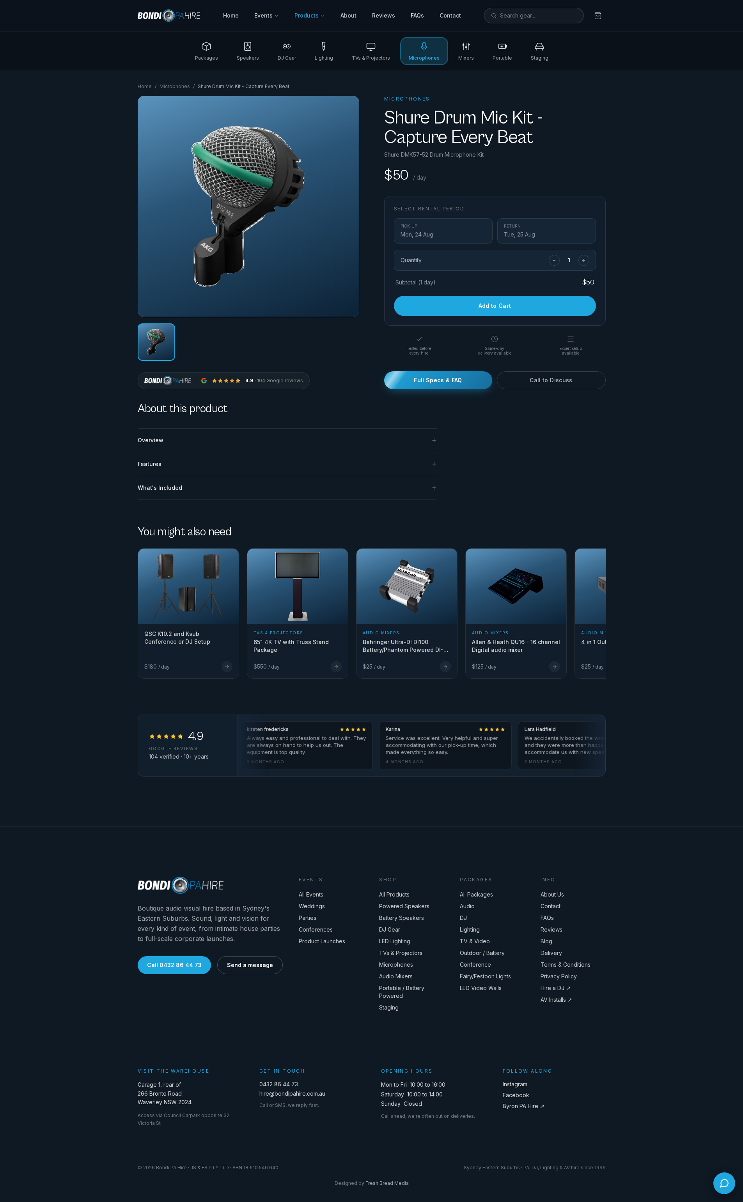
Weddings (312, 906)
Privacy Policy (559, 976)
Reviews (383, 15)
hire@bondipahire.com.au (292, 1093)
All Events (311, 894)
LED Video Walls (481, 988)
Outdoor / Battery (482, 953)
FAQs (417, 15)
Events (263, 15)
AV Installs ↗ (556, 999)
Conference (475, 964)
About (348, 15)
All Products (394, 894)
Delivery (551, 953)
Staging (389, 1007)
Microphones (175, 86)
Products (306, 15)
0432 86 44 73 (278, 1084)
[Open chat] (724, 1183)
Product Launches (322, 941)
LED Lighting (394, 941)
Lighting (470, 929)
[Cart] (598, 15)
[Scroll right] (602, 604)
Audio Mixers (396, 976)
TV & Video (475, 941)
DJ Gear (389, 929)
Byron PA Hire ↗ (523, 1106)
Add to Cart (495, 305)
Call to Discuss (551, 380)
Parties (307, 917)
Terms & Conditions (565, 964)
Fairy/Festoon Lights (485, 976)
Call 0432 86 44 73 (174, 965)
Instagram (515, 1084)
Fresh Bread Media (387, 1183)
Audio (467, 906)
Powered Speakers (404, 906)
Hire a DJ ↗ (556, 988)
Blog (546, 941)
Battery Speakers (401, 917)
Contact (450, 15)
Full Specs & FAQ (438, 380)
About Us (552, 894)
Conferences (316, 929)
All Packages (476, 894)
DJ (463, 917)
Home (231, 15)
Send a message (250, 965)
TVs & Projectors (400, 953)
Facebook (516, 1095)
